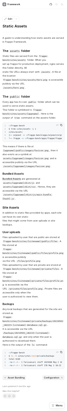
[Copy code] (61, 125)
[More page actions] (16, 18)
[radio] (5, 396)
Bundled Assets (11, 178)
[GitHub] (50, 4)
